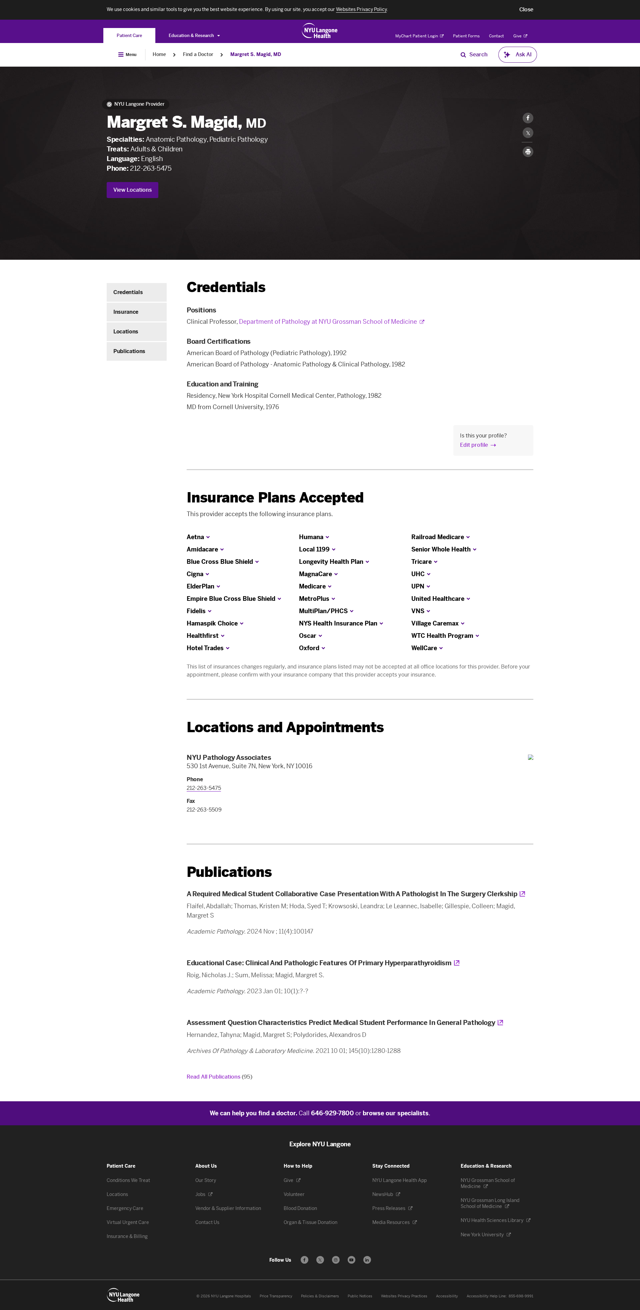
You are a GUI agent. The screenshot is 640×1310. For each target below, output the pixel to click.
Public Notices (360, 1296)
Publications (129, 351)
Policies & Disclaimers (320, 1296)
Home (159, 54)
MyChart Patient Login (417, 36)
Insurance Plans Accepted (275, 497)
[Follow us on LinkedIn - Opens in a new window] (367, 1260)
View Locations (132, 190)
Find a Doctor (198, 54)
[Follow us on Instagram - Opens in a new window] (336, 1260)
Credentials (128, 292)
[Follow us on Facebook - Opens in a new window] (304, 1260)
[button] (526, 9)
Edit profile (474, 445)
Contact (496, 36)
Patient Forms (466, 36)
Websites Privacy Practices (404, 1296)
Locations (125, 331)
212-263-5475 (150, 168)
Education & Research (192, 35)
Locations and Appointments (285, 727)
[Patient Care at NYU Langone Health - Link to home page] (320, 30)
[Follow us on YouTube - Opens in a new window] (351, 1260)
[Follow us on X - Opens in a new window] (320, 1260)
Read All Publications (219, 1077)
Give (518, 36)
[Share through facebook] (528, 118)
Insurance (125, 312)
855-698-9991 (521, 1296)
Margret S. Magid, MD (255, 54)
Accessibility (447, 1296)
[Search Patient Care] (463, 54)
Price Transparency (276, 1296)
